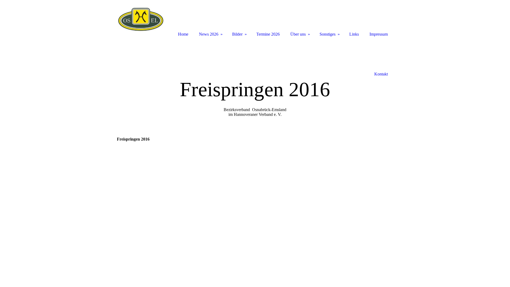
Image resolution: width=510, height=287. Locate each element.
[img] (141, 19)
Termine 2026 (268, 34)
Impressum (378, 34)
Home (183, 34)
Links (354, 34)
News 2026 (208, 34)
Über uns (298, 34)
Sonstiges (327, 34)
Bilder (237, 34)
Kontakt (381, 74)
